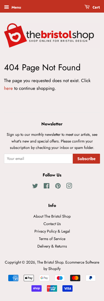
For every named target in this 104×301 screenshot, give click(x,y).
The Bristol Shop (50, 262)
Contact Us (52, 223)
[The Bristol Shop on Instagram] (69, 187)
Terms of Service (52, 238)
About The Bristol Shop (52, 216)
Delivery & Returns (52, 246)
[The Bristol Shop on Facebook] (46, 187)
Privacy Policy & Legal (52, 231)
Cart (96, 7)
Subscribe (86, 159)
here (8, 88)
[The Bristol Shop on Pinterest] (58, 187)
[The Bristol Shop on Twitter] (35, 187)
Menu (15, 7)
